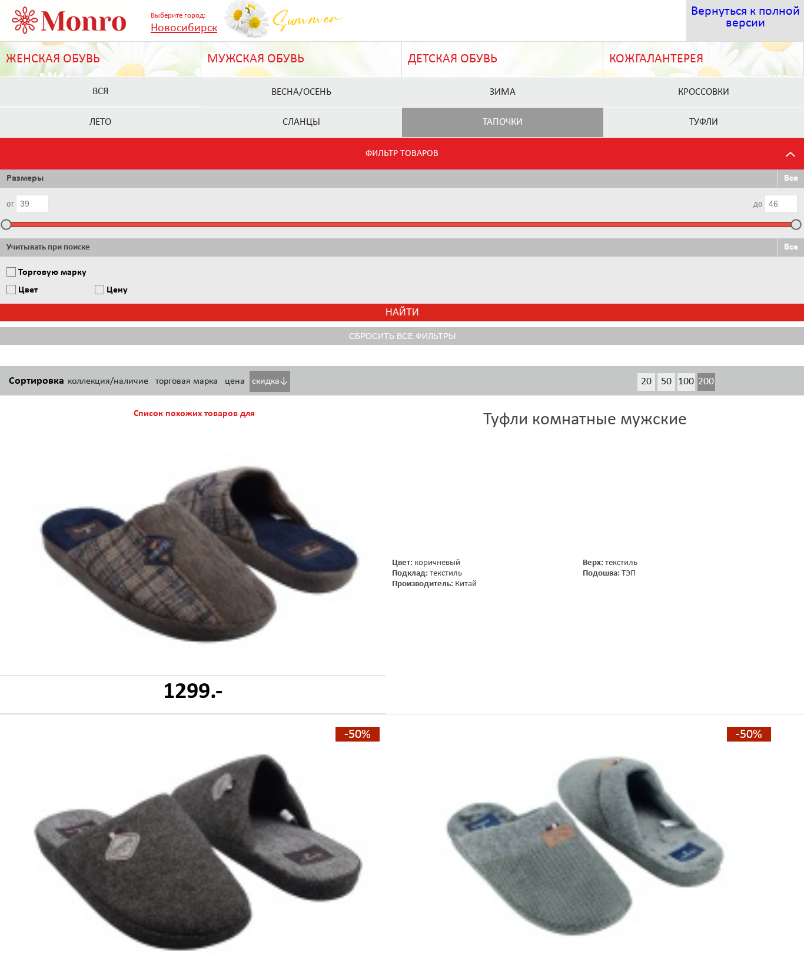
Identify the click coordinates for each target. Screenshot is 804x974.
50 (666, 381)
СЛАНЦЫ (301, 122)
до (757, 204)
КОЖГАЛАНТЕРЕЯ (656, 59)
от (10, 204)
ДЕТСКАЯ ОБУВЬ (452, 59)
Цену (117, 290)
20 (646, 381)
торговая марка (186, 381)
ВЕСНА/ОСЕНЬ (301, 92)
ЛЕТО (100, 122)
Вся (100, 92)
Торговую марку (52, 272)
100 (686, 381)
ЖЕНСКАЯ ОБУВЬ (53, 59)
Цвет (28, 290)
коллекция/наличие (108, 381)
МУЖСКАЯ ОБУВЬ (255, 59)
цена (235, 381)
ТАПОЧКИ (503, 122)
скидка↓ (270, 381)
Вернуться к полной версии (745, 17)
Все (791, 178)
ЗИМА (503, 92)
